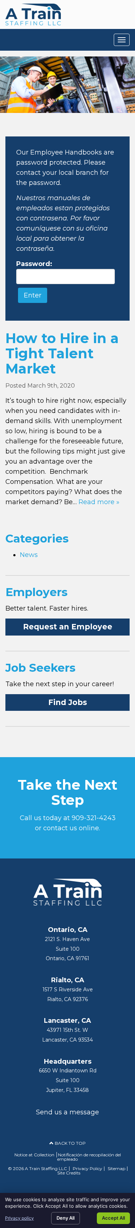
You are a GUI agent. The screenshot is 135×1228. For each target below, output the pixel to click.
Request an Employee (67, 626)
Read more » (99, 502)
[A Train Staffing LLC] (33, 14)
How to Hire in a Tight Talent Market (62, 353)
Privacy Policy (87, 1168)
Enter (32, 295)
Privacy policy (19, 1218)
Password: (34, 264)
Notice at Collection (34, 1154)
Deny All (66, 1218)
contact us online (71, 828)
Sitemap (116, 1168)
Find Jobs (67, 702)
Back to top (70, 1143)
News (29, 555)
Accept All (113, 1218)
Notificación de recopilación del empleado (89, 1157)
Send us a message (67, 1112)
